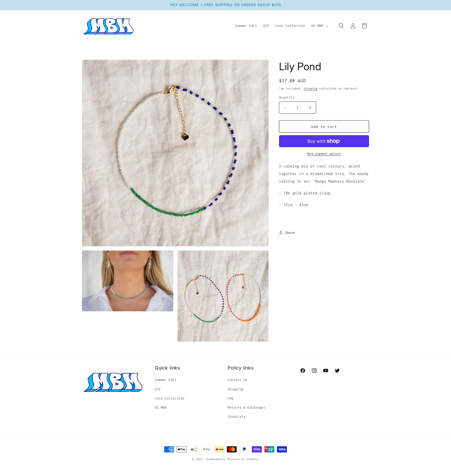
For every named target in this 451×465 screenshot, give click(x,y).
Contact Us (237, 380)
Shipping (311, 88)
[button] (319, 25)
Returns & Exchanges (246, 407)
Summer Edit (166, 380)
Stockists (236, 417)
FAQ (231, 398)
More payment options (324, 153)
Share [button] (290, 233)
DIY (158, 389)
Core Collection (170, 398)
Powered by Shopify (243, 459)
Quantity (286, 97)
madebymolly (215, 459)
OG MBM (161, 407)
